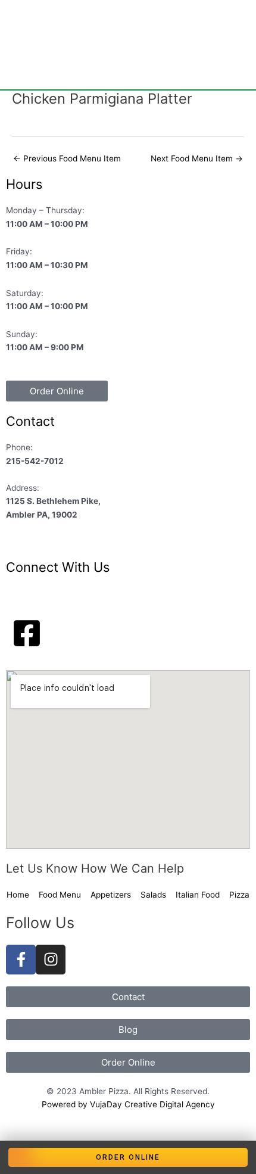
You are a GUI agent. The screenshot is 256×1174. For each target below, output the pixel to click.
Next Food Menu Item (197, 158)
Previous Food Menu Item (67, 158)
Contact (30, 421)
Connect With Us (58, 567)
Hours (24, 184)
